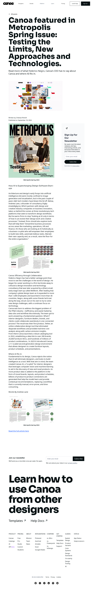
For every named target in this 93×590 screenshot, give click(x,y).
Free (19, 538)
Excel (37, 547)
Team (28, 541)
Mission (29, 538)
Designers (21, 3)
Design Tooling (67, 562)
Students (21, 550)
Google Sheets (40, 550)
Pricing (63, 3)
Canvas (11, 538)
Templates (59, 540)
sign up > (85, 3)
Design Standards (68, 554)
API (11, 547)
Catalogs (12, 541)
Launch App (75, 3)
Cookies (58, 577)
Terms (47, 577)
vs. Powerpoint (51, 542)
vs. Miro (49, 538)
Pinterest (38, 538)
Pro (19, 541)
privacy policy (75, 166)
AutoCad (38, 541)
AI (9, 544)
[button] (42, 3)
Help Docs (59, 543)
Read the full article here (19, 431)
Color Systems (68, 549)
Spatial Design (67, 539)
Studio (20, 544)
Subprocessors (79, 541)
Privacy (53, 577)
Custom (20, 547)
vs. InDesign (50, 547)
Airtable (37, 544)
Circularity (68, 558)
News (28, 544)
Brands (31, 3)
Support (59, 546)
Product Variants (68, 544)
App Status (77, 538)
